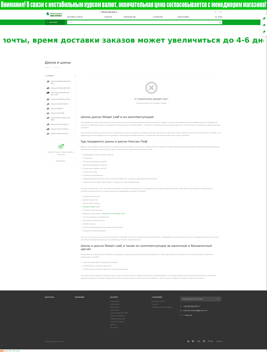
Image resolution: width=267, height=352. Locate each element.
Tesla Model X (115, 307)
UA (220, 12)
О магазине (157, 297)
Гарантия (155, 304)
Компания (79, 297)
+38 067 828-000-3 (109, 12)
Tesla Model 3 (114, 304)
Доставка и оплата (158, 301)
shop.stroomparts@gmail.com (195, 310)
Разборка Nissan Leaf (117, 319)
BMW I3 (112, 324)
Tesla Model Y (115, 310)
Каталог (114, 297)
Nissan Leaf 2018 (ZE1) (117, 316)
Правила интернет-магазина (162, 307)
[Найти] (220, 22)
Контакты (49, 297)
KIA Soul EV (114, 327)
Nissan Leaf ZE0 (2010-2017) (119, 313)
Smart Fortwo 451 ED (117, 321)
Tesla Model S (115, 301)
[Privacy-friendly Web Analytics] (4, 351)
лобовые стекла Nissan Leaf (113, 214)
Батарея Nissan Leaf (91, 207)
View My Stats (14, 351)
